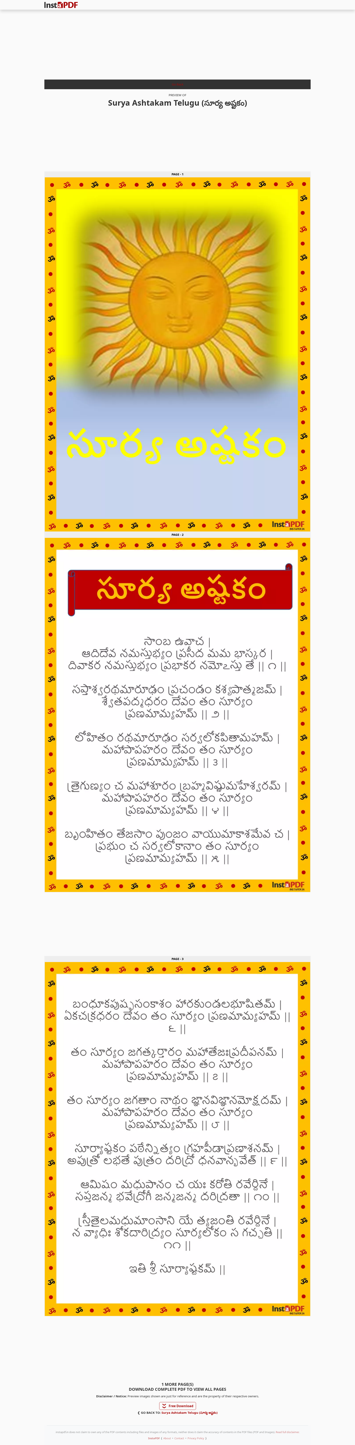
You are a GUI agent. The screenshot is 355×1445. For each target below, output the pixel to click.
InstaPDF (154, 1438)
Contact (179, 1438)
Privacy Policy (196, 1438)
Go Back (177, 84)
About (167, 1438)
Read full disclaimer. (287, 1432)
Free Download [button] (177, 1406)
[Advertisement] (177, 43)
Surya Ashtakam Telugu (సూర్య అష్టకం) (189, 1412)
